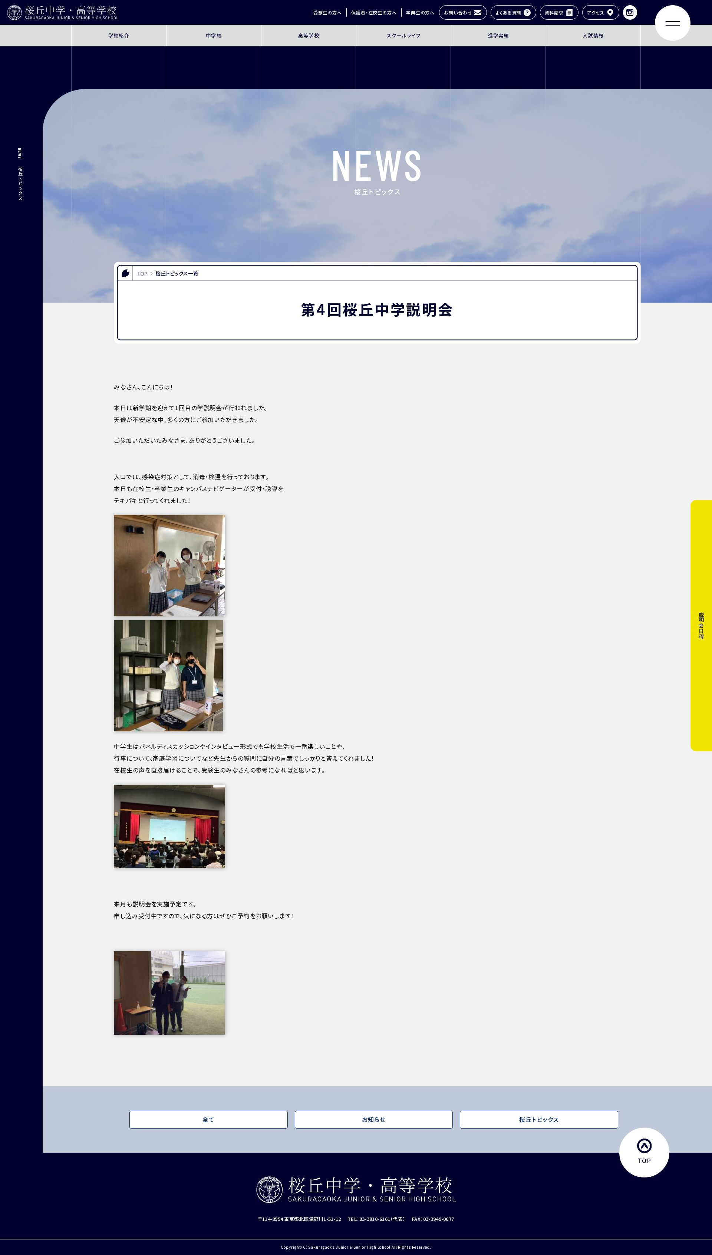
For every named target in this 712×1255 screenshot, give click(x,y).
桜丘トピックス (538, 1119)
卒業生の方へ (420, 12)
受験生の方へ (327, 12)
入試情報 (593, 35)
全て (208, 1119)
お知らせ (374, 1119)
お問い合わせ (458, 12)
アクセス (596, 12)
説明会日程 (701, 625)
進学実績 (498, 35)
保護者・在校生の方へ (374, 12)
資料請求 (554, 12)
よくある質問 (508, 12)
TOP (142, 273)
